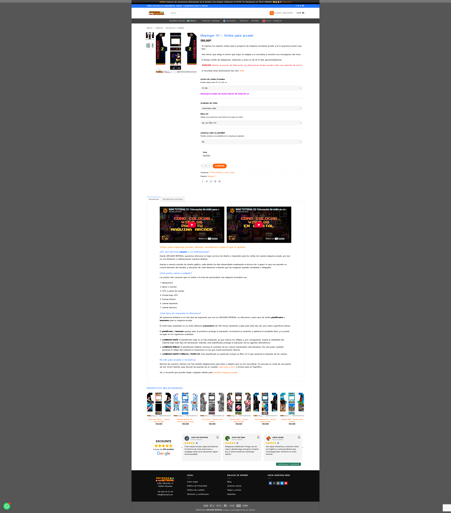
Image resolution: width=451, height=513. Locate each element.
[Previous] (159, 53)
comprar (219, 165)
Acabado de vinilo (208, 103)
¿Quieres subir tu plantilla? (212, 133)
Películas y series (175, 28)
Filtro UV (204, 114)
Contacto (277, 21)
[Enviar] (272, 13)
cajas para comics (227, 367)
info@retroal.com (165, 494)
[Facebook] (270, 483)
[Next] (193, 53)
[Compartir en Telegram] (220, 181)
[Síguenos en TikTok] (300, 6)
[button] (283, 13)
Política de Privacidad (197, 485)
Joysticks (244, 21)
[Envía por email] (211, 181)
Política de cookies (195, 490)
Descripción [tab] (154, 199)
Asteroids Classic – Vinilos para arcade (159, 420)
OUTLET (268, 21)
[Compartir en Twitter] (207, 181)
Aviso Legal (192, 481)
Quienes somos (234, 485)
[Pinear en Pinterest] (215, 181)
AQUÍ (241, 70)
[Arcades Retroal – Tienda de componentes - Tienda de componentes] (156, 13)
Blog (229, 481)
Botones (255, 21)
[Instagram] (274, 483)
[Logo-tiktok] (278, 483)
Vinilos (193, 21)
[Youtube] (286, 483)
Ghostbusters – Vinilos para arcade (238, 420)
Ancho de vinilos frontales (212, 79)
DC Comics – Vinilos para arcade (212, 420)
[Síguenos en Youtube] (303, 6)
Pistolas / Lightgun (211, 21)
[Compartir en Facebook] (202, 181)
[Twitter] (282, 483)
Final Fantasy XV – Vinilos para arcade (265, 420)
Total (205, 152)
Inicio (149, 28)
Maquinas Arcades (177, 21)
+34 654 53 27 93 (165, 491)
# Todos (212, 172)
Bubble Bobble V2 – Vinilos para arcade (185, 420)
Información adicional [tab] (173, 199)
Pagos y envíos (234, 490)
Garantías (231, 494)
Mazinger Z (211, 176)
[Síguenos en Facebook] (296, 6)
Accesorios (231, 21)
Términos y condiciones (198, 494)
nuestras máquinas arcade (225, 372)
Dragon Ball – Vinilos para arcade (292, 420)
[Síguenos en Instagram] (298, 6)
